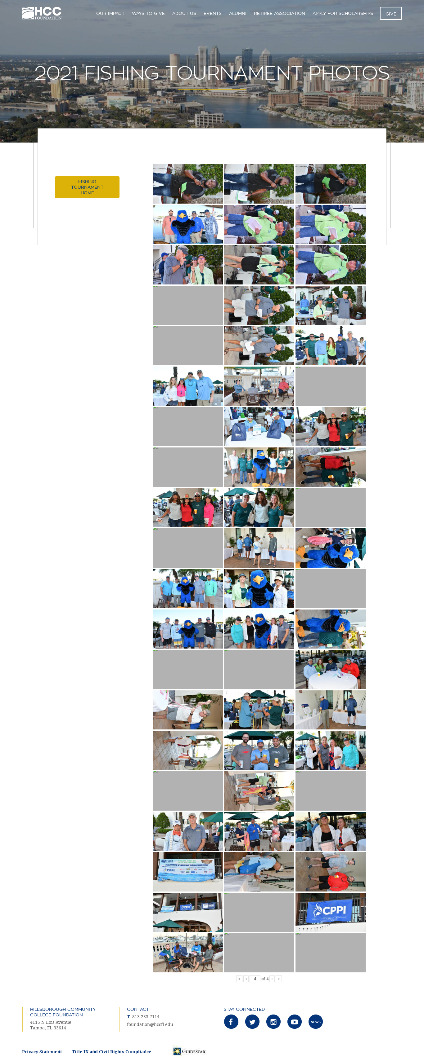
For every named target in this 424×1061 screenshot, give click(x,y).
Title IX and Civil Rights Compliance (111, 1051)
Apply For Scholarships (343, 13)
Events (213, 13)
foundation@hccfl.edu (150, 1024)
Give (391, 14)
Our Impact (110, 13)
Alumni (237, 13)
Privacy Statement (42, 1051)
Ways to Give (148, 13)
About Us (184, 13)
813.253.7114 (146, 1016)
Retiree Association (279, 13)
